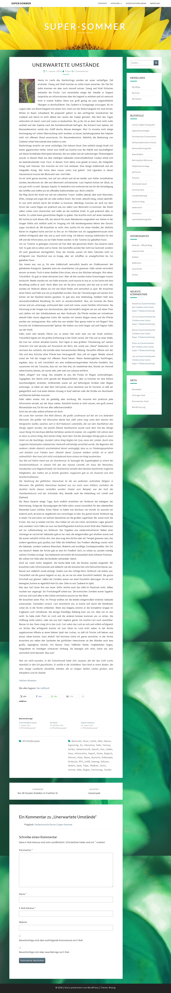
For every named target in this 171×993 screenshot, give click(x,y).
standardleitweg (139, 195)
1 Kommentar (81, 71)
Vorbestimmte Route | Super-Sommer (53, 824)
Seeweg (95, 761)
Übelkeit (94, 765)
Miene (87, 757)
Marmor (72, 757)
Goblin (109, 749)
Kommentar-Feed (140, 401)
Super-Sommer (21, 3)
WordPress (93, 987)
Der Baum (54, 722)
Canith (93, 741)
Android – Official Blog (142, 245)
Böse (85, 741)
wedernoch (137, 207)
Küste (99, 753)
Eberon (107, 741)
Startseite (102, 3)
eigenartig (73, 745)
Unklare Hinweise (27, 680)
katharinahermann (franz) (144, 142)
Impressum (155, 3)
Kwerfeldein (137, 154)
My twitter (137, 98)
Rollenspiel (107, 757)
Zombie (107, 769)
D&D (100, 741)
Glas (102, 749)
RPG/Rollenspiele (31, 741)
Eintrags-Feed (138, 395)
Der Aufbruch (43, 688)
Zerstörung (96, 769)
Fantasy (106, 745)
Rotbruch (72, 761)
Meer (79, 757)
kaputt (91, 753)
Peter (134, 343)
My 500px (136, 87)
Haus (70, 753)
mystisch (95, 757)
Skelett (71, 765)
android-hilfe (138, 251)
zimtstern (136, 213)
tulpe (68, 71)
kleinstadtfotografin (141, 148)
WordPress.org (138, 407)
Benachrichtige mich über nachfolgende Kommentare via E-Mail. (51, 940)
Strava (135, 274)
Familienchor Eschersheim (144, 136)
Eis (81, 745)
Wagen (86, 769)
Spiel (79, 765)
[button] (27, 696)
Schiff (87, 761)
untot (103, 765)
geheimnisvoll (83, 749)
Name (23, 894)
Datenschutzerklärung (136, 3)
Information (81, 753)
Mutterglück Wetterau (142, 160)
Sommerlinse (138, 189)
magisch (108, 753)
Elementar (89, 745)
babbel (135, 257)
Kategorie (115, 3)
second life (137, 268)
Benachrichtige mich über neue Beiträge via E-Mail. (44, 952)
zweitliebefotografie (141, 219)
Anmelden (136, 389)
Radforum (136, 263)
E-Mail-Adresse (27, 908)
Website (23, 922)
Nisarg (112, 987)
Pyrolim (135, 177)
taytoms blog (138, 201)
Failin (98, 745)
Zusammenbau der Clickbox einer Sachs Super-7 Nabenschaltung (143, 307)
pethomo (136, 172)
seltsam (105, 761)
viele (79, 769)
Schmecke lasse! (139, 184)
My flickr (136, 93)
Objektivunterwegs (140, 166)
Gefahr (71, 749)
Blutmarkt (76, 741)
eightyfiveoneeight (141, 130)
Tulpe (85, 765)
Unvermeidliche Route (28, 722)
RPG (81, 761)
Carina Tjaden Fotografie (143, 124)
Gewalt (95, 749)
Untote (71, 769)
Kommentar (26, 850)
